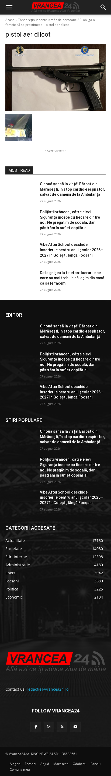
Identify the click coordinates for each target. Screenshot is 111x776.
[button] (9, 7)
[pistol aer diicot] (55, 77)
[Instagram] (49, 727)
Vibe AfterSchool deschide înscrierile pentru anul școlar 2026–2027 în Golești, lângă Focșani (71, 249)
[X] (62, 727)
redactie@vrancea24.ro (47, 689)
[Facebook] (35, 727)
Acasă (10, 20)
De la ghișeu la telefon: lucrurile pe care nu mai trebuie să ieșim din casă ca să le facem (72, 278)
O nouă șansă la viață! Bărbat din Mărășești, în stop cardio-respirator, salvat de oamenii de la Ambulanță (72, 189)
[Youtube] (75, 727)
